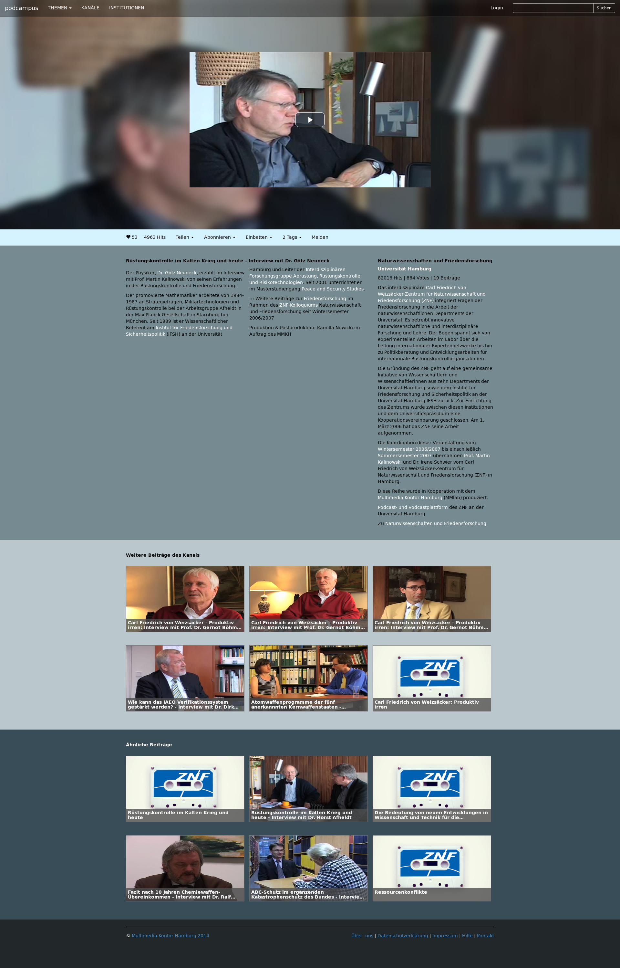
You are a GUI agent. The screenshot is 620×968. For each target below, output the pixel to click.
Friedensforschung (325, 298)
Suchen (604, 8)
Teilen (183, 237)
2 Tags (290, 237)
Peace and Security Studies (333, 289)
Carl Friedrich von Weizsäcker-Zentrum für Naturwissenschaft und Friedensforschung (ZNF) (432, 294)
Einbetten (257, 237)
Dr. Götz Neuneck (177, 273)
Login (497, 8)
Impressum (445, 936)
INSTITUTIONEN (126, 8)
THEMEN (58, 8)
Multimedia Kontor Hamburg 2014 (170, 936)
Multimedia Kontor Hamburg (410, 497)
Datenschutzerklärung (402, 936)
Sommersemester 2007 (405, 455)
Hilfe (467, 936)
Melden (320, 237)
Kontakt (485, 936)
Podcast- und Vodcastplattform (413, 507)
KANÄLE (90, 8)
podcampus (21, 8)
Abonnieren (218, 237)
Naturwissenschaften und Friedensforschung (435, 523)
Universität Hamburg (404, 269)
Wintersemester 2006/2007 (409, 449)
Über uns (362, 936)
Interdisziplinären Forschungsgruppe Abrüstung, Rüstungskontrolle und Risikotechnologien (304, 276)
